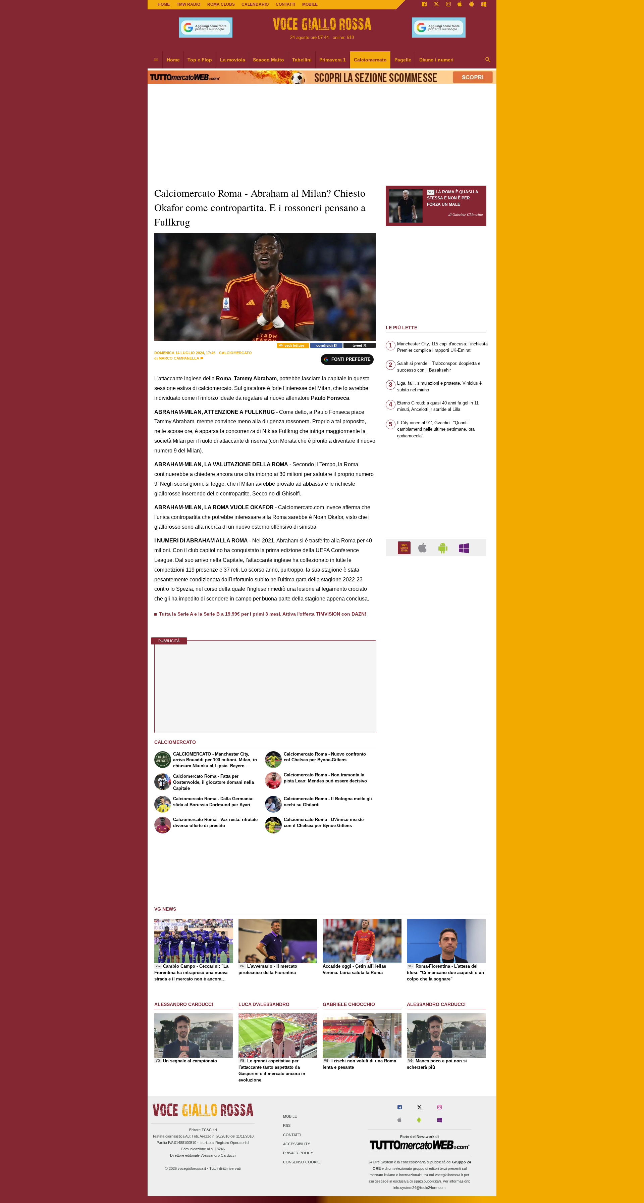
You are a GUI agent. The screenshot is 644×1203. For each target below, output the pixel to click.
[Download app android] (471, 4)
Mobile (290, 1117)
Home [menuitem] (173, 59)
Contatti (292, 1135)
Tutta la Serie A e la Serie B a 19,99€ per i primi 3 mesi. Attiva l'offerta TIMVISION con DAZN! (262, 614)
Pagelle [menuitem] (402, 59)
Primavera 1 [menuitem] (332, 59)
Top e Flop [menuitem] (199, 59)
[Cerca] (488, 60)
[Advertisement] (436, 822)
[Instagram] (448, 4)
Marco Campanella (179, 358)
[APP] (405, 547)
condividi (325, 345)
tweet (358, 345)
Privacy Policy (298, 1153)
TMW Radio (188, 4)
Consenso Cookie (301, 1162)
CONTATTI (285, 4)
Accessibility (296, 1144)
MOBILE (310, 4)
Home (164, 4)
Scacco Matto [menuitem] (268, 59)
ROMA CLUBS (221, 4)
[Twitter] (436, 4)
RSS (286, 1126)
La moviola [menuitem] (232, 59)
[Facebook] (424, 4)
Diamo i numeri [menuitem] (436, 59)
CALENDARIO (255, 4)
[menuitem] (156, 60)
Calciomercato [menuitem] (370, 59)
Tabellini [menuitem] (302, 59)
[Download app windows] (483, 4)
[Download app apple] (460, 4)
